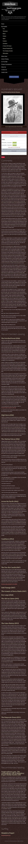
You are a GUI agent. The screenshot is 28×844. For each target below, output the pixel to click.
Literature (5, 43)
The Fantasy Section (8, 50)
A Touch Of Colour (7, 46)
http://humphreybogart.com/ (5, 835)
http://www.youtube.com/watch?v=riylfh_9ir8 (8, 407)
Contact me (4, 69)
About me (3, 67)
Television (5, 31)
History (4, 36)
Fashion (5, 41)
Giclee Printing (4, 59)
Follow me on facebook (14, 76)
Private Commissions (6, 64)
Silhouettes (5, 53)
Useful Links (4, 72)
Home (2, 24)
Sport (4, 38)
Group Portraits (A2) (7, 48)
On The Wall (4, 61)
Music (4, 33)
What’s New (4, 56)
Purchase (14, 142)
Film (4, 28)
